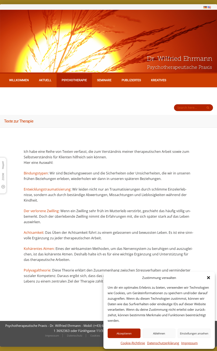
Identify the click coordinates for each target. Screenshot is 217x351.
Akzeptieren (124, 333)
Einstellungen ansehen (194, 333)
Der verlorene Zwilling (41, 211)
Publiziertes (131, 80)
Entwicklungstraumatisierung (47, 189)
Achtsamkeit (33, 232)
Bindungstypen (36, 173)
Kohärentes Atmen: (40, 248)
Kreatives (158, 80)
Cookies (95, 335)
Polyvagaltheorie (37, 270)
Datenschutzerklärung (163, 343)
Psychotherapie (74, 80)
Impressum (189, 343)
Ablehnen (159, 333)
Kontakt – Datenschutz (27, 94)
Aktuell (45, 80)
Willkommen (19, 80)
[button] (208, 278)
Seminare (104, 80)
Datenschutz (74, 335)
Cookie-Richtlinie (133, 343)
